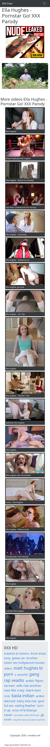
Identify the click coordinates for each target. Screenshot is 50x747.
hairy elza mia (26, 701)
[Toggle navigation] (44, 3)
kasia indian (23, 695)
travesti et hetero (16, 653)
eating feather (25, 705)
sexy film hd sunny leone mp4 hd (29, 719)
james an (18, 658)
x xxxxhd (21, 674)
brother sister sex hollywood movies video (24, 663)
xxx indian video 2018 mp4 (26, 715)
